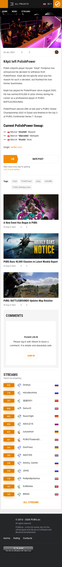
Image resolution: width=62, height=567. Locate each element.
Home (4, 11)
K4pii (15, 181)
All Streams (31, 502)
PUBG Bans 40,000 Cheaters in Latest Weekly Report (30, 261)
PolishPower (26, 181)
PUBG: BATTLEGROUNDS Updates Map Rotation (28, 300)
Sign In (31, 355)
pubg (38, 181)
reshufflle (48, 181)
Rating (16, 538)
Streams (25, 11)
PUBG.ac (19, 527)
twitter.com (16, 147)
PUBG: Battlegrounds (22, 187)
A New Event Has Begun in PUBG (20, 222)
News (14, 11)
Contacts (27, 538)
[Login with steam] (57, 4)
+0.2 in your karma (11, 169)
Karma (6, 538)
